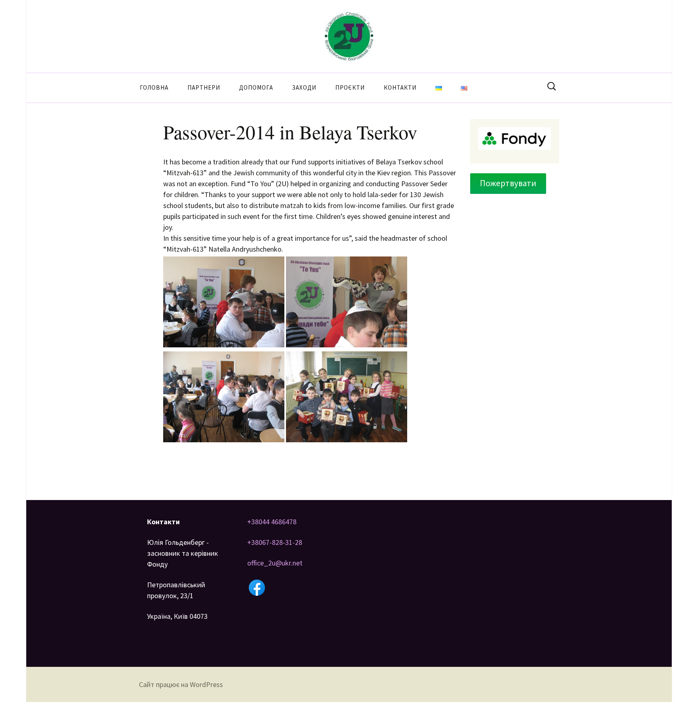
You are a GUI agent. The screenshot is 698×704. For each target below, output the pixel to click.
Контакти (400, 87)
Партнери (203, 87)
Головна (154, 87)
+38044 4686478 (271, 521)
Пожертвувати (508, 183)
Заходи (304, 87)
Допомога (256, 87)
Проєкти (350, 87)
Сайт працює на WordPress (181, 684)
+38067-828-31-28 (274, 542)
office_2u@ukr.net (275, 562)
